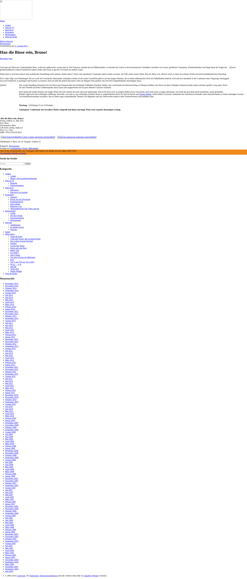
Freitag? (13, 243)
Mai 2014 (9, 300)
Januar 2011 (10, 393)
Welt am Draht (11, 37)
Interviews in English (19, 192)
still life (13, 267)
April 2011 (9, 386)
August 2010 (10, 404)
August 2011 (10, 376)
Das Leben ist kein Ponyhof (21, 241)
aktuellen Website (91, 576)
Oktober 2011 (10, 372)
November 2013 (11, 314)
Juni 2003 (9, 571)
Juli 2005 (9, 546)
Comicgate (21, 576)
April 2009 (9, 441)
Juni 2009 (9, 437)
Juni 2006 (9, 520)
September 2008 (11, 458)
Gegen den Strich (17, 246)
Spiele (7, 232)
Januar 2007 (10, 504)
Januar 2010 (10, 420)
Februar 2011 (10, 390)
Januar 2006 (10, 532)
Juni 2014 (9, 297)
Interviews (9, 30)
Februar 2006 (10, 529)
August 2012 (10, 348)
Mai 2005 (9, 548)
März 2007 (9, 499)
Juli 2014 (9, 295)
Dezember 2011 (11, 367)
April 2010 (9, 413)
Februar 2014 (10, 307)
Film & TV (9, 28)
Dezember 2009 (11, 423)
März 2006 (9, 527)
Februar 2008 (10, 474)
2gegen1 (13, 197)
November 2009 (11, 425)
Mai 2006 (9, 522)
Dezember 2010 (11, 395)
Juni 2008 (9, 464)
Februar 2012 (10, 362)
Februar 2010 (10, 418)
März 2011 (9, 388)
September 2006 (11, 513)
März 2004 (9, 564)
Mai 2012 (9, 355)
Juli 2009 (9, 434)
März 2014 (9, 304)
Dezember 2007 (11, 478)
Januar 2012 (10, 365)
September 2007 (11, 485)
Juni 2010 (9, 409)
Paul (12, 260)
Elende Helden (145, 94)
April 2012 (9, 358)
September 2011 (11, 374)
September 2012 (11, 346)
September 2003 (11, 569)
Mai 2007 (9, 495)
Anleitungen (15, 225)
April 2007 (9, 497)
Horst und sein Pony (18, 248)
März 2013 (9, 332)
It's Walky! (14, 253)
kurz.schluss (15, 204)
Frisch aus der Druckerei (20, 199)
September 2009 (11, 430)
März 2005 (9, 553)
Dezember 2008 (11, 451)
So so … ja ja (15, 264)
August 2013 (10, 321)
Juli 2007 (9, 490)
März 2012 (9, 360)
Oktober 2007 (10, 483)
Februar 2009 (10, 446)
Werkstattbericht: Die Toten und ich (24, 209)
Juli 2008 (9, 462)
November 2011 (11, 369)
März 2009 (9, 444)
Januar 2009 (10, 448)
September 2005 (11, 541)
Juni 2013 (9, 325)
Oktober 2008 (10, 455)
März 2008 (9, 471)
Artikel (8, 25)
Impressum (34, 576)
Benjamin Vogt (6, 59)
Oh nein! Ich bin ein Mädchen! (22, 257)
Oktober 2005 (10, 539)
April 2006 (9, 525)
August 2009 (10, 432)
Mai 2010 (9, 411)
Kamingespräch (16, 202)
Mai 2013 (9, 328)
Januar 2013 (10, 337)
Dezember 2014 (11, 283)
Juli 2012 (9, 351)
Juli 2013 (9, 323)
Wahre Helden (16, 271)
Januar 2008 (10, 476)
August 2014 (10, 293)
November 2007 (11, 481)
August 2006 (10, 516)
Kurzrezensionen (17, 218)
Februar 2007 (10, 502)
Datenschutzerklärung (48, 576)
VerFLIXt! (14, 269)
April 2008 (9, 469)
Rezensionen (10, 35)
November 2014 (11, 286)
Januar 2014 (10, 309)
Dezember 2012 (11, 339)
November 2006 (11, 509)
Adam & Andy (16, 236)
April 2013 (9, 330)
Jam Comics (15, 255)
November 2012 (11, 341)
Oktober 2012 (10, 344)
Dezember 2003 (11, 567)
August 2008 (10, 460)
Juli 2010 (9, 406)
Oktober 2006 (10, 511)
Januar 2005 (10, 557)
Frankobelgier (15, 148)
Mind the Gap (16, 206)
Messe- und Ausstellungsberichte (23, 178)
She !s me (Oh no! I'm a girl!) (22, 262)
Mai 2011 (9, 383)
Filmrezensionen (17, 185)
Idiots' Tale (14, 250)
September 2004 (11, 562)
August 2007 (10, 488)
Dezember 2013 (11, 311)
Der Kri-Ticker (16, 216)
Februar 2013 (10, 335)
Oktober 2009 (10, 427)
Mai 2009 (9, 439)
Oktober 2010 (10, 400)
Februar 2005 (10, 555)
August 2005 (10, 543)
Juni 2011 (9, 381)
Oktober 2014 (10, 288)
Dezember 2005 (11, 534)
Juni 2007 (9, 492)
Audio (12, 213)
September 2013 (11, 318)
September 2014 (11, 290)
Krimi (25, 148)
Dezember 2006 (11, 506)
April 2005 (9, 550)
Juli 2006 (9, 518)
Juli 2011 (8, 379)
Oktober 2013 (10, 316)
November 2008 (11, 453)
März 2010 (9, 416)
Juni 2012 (9, 353)
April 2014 (9, 302)
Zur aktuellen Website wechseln (13, 153)
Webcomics (10, 234)
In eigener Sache (17, 227)
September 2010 (11, 402)
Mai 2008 (9, 467)
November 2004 (11, 560)
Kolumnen (9, 32)
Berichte (13, 183)
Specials (8, 222)
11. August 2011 (21, 46)
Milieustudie (33, 148)
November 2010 (11, 397)
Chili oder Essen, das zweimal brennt (25, 239)
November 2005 (11, 536)
